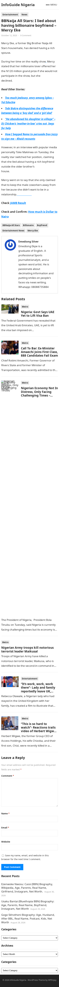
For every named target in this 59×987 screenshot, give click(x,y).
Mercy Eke (33, 230)
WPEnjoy (52, 980)
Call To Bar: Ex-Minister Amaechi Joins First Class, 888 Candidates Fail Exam (39, 352)
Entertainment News (13, 230)
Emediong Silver (28, 241)
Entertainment (10, 14)
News (24, 14)
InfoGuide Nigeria (18, 4)
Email (5, 827)
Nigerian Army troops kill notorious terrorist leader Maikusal (27, 649)
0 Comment (25, 35)
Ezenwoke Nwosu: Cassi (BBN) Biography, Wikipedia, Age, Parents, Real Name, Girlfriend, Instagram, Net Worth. (27, 887)
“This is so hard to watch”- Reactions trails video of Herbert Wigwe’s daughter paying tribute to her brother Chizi (39, 731)
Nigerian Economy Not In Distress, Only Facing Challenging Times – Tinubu (39, 393)
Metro (25, 306)
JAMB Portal (20, 80)
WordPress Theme (36, 980)
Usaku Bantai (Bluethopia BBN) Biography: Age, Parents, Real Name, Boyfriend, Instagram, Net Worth (27, 905)
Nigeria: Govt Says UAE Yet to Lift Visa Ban (37, 313)
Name (5, 813)
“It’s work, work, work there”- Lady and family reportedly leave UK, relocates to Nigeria (38, 689)
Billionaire (28, 225)
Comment (7, 775)
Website (5, 841)
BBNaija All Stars (11, 225)
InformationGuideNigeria (26, 171)
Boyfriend (42, 225)
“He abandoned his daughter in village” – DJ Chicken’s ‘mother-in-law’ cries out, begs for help (28, 123)
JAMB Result (18, 203)
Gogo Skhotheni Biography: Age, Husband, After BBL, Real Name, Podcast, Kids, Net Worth (28, 918)
